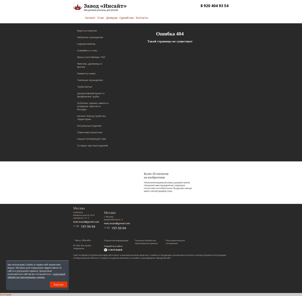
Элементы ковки (86, 73)
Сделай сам (127, 18)
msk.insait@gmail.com (86, 221)
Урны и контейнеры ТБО (91, 57)
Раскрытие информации (116, 240)
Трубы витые (84, 86)
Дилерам (111, 18)
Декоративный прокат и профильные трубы (90, 95)
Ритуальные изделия (89, 125)
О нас (100, 18)
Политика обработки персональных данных (146, 242)
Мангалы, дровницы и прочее (89, 65)
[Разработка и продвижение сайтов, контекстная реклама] (113, 250)
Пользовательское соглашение (175, 242)
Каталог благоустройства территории (91, 117)
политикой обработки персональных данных (36, 276)
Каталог (90, 18)
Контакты (142, 18)
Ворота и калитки (87, 30)
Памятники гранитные (90, 132)
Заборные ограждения (90, 37)
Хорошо (59, 284)
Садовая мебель (86, 43)
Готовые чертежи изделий (92, 145)
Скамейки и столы (87, 50)
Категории (5, 294)
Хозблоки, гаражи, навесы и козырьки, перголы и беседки (93, 106)
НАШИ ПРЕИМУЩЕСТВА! (91, 138)
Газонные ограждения (90, 80)
